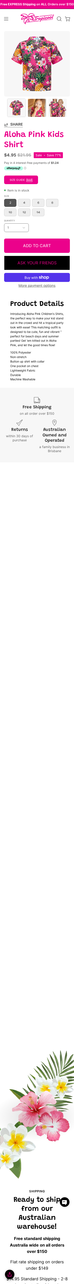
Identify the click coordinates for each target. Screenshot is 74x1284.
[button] (59, 19)
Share (16, 124)
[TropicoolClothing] (37, 19)
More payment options (37, 286)
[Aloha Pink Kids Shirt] (16, 108)
